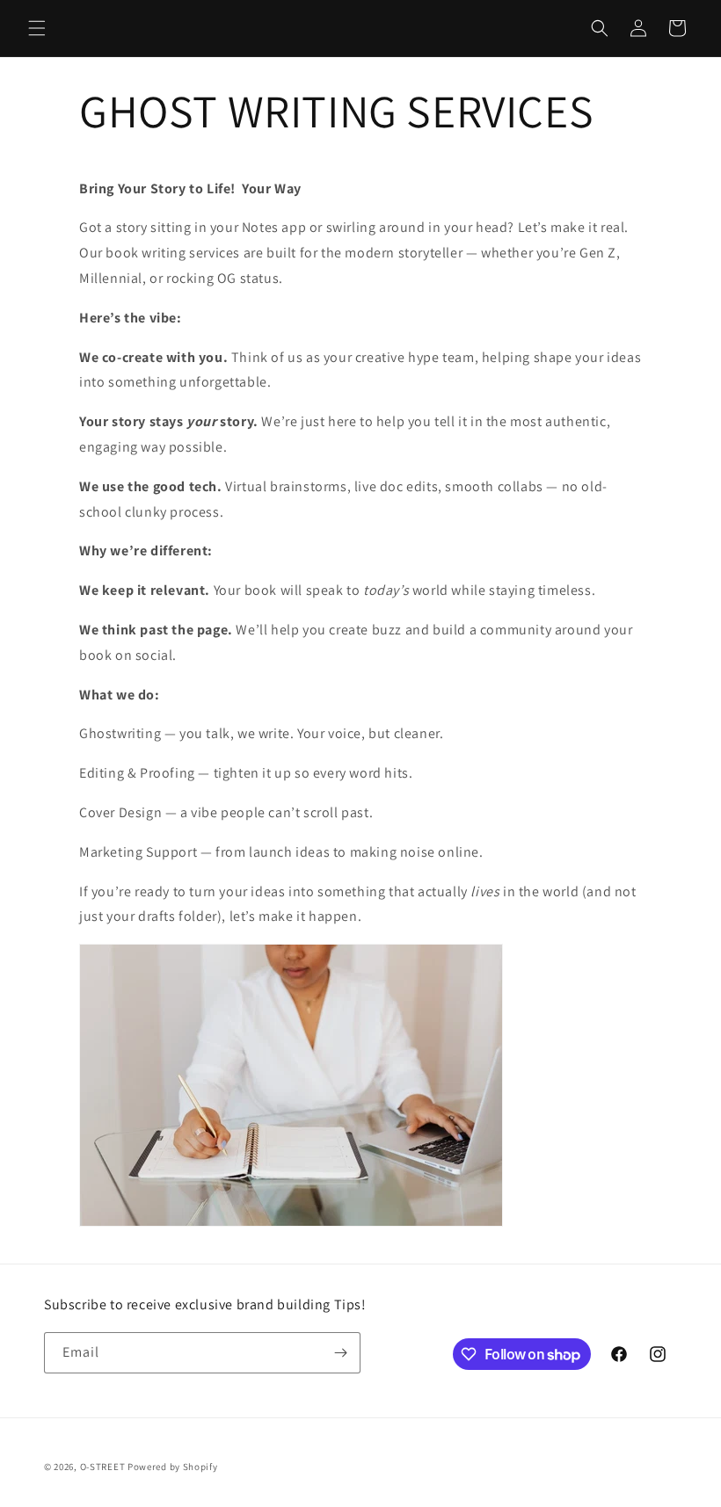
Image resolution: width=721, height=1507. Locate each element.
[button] (37, 28)
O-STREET (103, 1466)
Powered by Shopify (172, 1466)
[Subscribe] (340, 1352)
